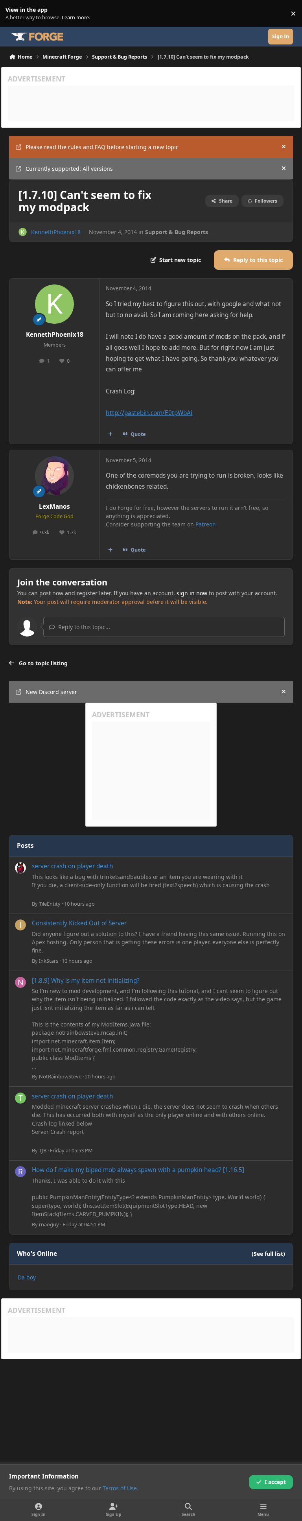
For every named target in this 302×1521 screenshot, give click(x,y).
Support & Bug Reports (176, 232)
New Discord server (51, 692)
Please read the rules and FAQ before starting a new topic (102, 147)
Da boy (27, 1277)
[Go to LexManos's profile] (54, 475)
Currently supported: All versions (69, 168)
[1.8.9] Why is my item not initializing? (86, 980)
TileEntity (50, 903)
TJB (42, 1150)
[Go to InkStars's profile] (20, 924)
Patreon (205, 524)
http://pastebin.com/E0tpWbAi (149, 413)
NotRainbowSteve (60, 1076)
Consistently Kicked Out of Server (79, 923)
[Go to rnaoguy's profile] (20, 1171)
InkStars (48, 960)
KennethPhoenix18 (56, 232)
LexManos (54, 506)
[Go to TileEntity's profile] (20, 867)
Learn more (15, 13)
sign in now (192, 593)
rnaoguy (49, 1224)
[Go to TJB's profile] (20, 1098)
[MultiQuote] (110, 434)
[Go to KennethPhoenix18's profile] (22, 232)
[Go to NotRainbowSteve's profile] (20, 982)
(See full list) (268, 1253)
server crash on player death (72, 866)
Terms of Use (120, 1488)
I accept (275, 1482)
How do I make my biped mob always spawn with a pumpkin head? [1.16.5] (138, 1170)
